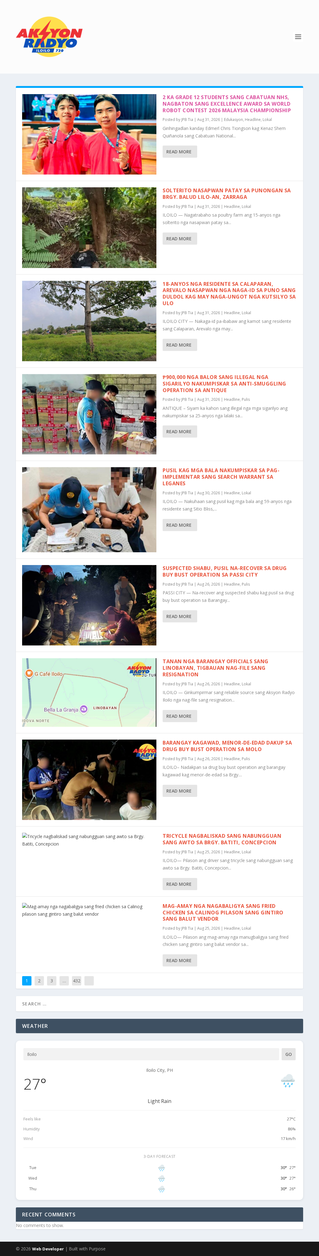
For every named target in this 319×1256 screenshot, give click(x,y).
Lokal (267, 119)
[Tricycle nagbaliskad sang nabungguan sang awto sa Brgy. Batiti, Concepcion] (89, 840)
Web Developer (48, 1249)
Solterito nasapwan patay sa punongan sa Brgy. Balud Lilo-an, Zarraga (227, 193)
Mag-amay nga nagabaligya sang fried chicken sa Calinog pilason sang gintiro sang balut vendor (223, 913)
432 (76, 981)
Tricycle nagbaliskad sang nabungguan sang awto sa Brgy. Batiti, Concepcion (222, 839)
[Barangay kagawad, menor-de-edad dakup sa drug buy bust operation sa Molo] (89, 780)
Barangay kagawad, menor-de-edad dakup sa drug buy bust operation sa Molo (227, 746)
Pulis (246, 399)
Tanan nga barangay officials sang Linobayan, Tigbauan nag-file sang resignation (216, 668)
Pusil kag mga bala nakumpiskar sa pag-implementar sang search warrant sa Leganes (221, 477)
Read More (179, 152)
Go (288, 1054)
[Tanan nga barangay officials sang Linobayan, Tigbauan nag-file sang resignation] (89, 692)
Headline (253, 119)
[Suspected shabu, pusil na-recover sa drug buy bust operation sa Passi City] (89, 605)
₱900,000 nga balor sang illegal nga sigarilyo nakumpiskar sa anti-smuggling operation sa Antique (224, 384)
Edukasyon (233, 119)
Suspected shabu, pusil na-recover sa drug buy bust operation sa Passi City (225, 571)
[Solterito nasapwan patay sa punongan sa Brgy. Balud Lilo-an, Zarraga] (89, 227)
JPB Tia (187, 119)
